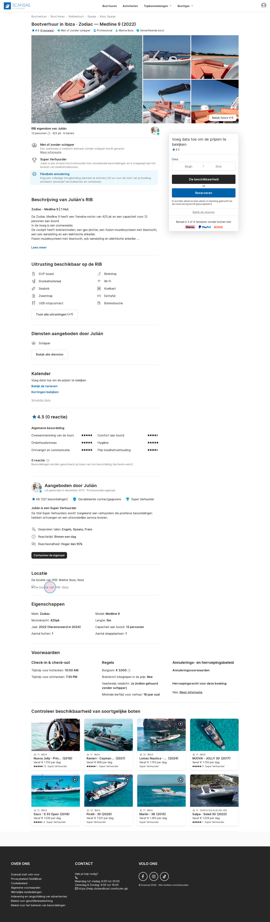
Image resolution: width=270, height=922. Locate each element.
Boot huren (109, 6)
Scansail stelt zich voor (25, 874)
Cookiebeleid (19, 883)
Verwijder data (41, 400)
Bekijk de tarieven (44, 386)
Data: (175, 159)
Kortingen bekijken (45, 392)
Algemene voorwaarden (25, 887)
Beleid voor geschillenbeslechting (32, 900)
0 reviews (47, 30)
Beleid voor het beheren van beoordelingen (38, 905)
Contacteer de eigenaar (49, 555)
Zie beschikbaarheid (204, 179)
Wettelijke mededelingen (26, 892)
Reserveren (203, 193)
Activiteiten (130, 6)
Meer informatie (191, 692)
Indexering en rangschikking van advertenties (39, 896)
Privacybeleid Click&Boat (26, 878)
